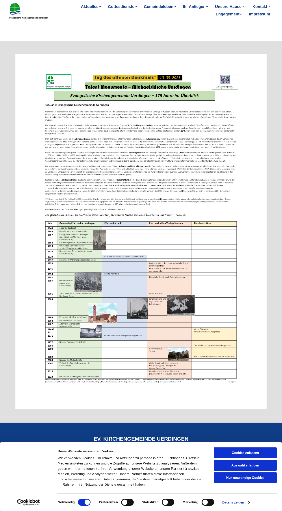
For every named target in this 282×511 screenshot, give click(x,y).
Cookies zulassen (245, 453)
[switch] (127, 502)
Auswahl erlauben (245, 465)
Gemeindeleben (158, 6)
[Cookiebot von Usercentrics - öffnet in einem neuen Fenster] (28, 502)
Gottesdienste (121, 6)
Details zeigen (233, 502)
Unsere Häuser (229, 6)
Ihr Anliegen (194, 6)
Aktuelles (89, 6)
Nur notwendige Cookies (245, 477)
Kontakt (259, 6)
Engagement (227, 14)
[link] (91, 7)
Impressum (259, 14)
